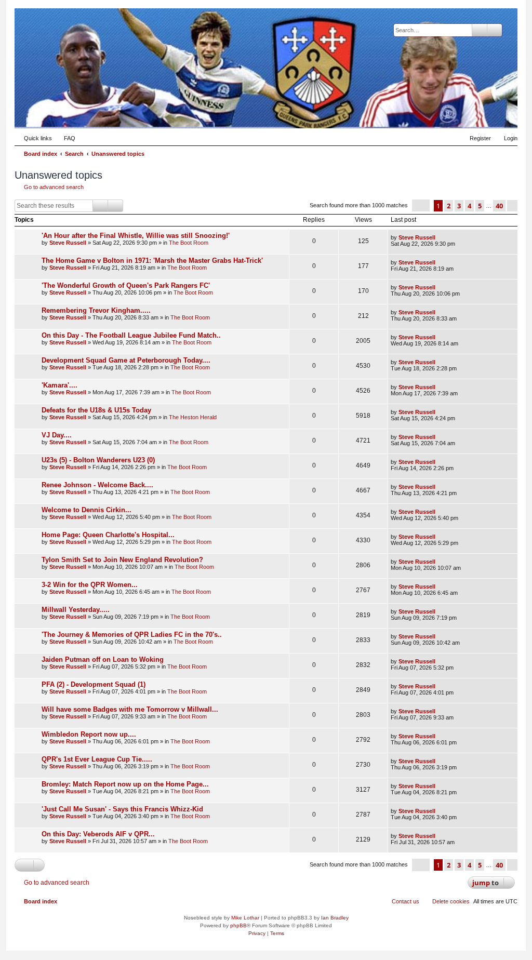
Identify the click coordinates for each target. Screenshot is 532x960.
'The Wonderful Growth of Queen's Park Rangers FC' (126, 285)
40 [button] (499, 205)
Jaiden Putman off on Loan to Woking (103, 659)
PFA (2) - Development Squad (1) (93, 684)
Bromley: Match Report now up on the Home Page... (125, 784)
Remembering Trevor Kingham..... (96, 310)
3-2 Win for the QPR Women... (90, 585)
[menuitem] (65, 138)
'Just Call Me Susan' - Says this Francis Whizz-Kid (122, 809)
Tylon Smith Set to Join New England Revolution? (122, 560)
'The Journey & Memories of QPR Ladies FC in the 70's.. (132, 634)
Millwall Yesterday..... (76, 610)
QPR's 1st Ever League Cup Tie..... (97, 759)
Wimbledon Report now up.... (89, 734)
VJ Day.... (57, 435)
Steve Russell (67, 242)
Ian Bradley (335, 918)
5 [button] (480, 205)
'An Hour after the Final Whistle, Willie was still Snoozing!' (136, 235)
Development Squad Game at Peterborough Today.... (126, 360)
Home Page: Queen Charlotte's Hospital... (108, 535)
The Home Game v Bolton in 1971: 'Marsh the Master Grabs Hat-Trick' (152, 260)
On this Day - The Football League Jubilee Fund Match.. (131, 335)
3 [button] (459, 205)
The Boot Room (188, 242)
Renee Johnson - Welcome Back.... (97, 485)
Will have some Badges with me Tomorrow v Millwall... (130, 709)
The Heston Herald (193, 417)
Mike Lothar (245, 918)
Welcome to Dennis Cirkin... (86, 510)
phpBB (238, 925)
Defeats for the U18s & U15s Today (96, 410)
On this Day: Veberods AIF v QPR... (98, 834)
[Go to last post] (440, 237)
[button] (421, 205)
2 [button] (448, 205)
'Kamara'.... (59, 385)
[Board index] (459, 112)
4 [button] (469, 205)
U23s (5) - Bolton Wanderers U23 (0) (98, 460)
